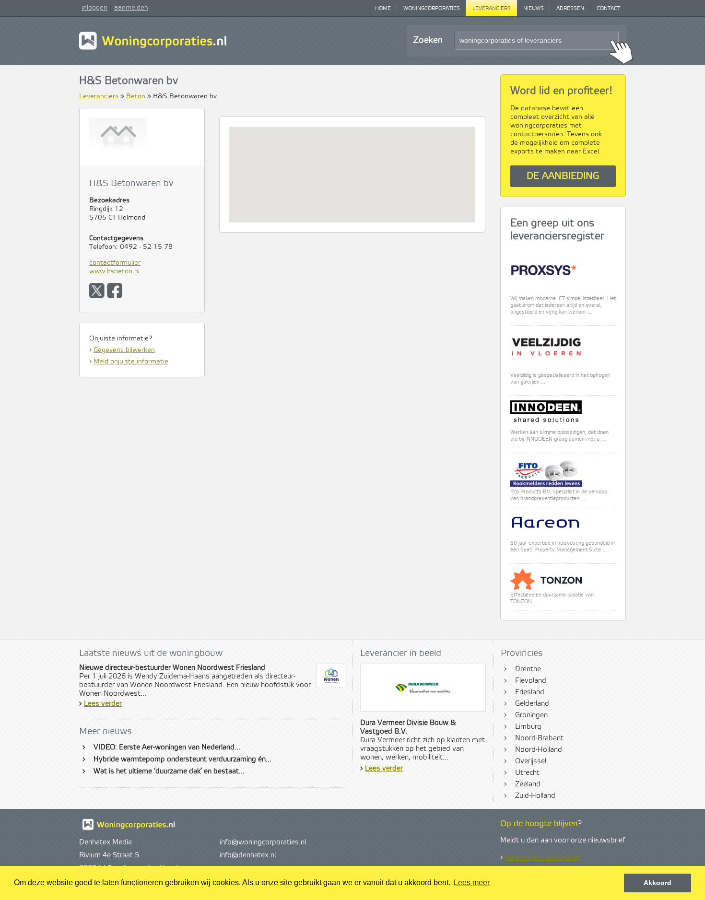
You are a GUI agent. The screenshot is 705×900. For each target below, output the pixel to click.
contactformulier (115, 262)
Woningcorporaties (431, 8)
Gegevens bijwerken (124, 350)
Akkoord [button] (657, 883)
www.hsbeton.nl (114, 271)
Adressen (570, 8)
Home (383, 8)
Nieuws (533, 8)
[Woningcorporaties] (153, 48)
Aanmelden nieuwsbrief (542, 857)
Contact (608, 8)
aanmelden (131, 7)
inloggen (94, 7)
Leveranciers (491, 8)
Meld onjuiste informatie (131, 361)
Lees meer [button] (472, 882)
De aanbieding (563, 176)
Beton (135, 96)
